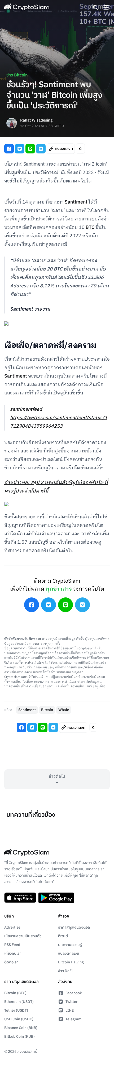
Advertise (12, 927)
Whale (63, 710)
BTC (90, 227)
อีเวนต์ (63, 936)
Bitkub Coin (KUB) (19, 1036)
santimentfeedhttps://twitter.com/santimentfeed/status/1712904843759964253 (58, 417)
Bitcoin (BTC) (15, 993)
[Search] (95, 7)
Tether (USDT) (16, 1010)
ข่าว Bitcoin (17, 75)
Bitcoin (47, 710)
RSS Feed (12, 945)
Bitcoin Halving (71, 962)
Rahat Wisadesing (36, 121)
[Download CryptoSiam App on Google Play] (56, 897)
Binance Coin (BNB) (20, 1028)
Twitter (71, 1002)
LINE (69, 1010)
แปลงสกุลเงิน (68, 953)
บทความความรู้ (70, 945)
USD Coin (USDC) (18, 1019)
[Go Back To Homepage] (26, 7)
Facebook (73, 993)
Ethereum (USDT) (19, 1002)
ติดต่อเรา (11, 962)
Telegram (73, 1019)
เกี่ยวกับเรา (12, 953)
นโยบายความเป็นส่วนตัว (22, 936)
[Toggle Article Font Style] (80, 148)
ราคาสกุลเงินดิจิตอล (74, 927)
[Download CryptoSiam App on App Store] (20, 897)
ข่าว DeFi (65, 971)
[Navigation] (106, 7)
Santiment (76, 202)
